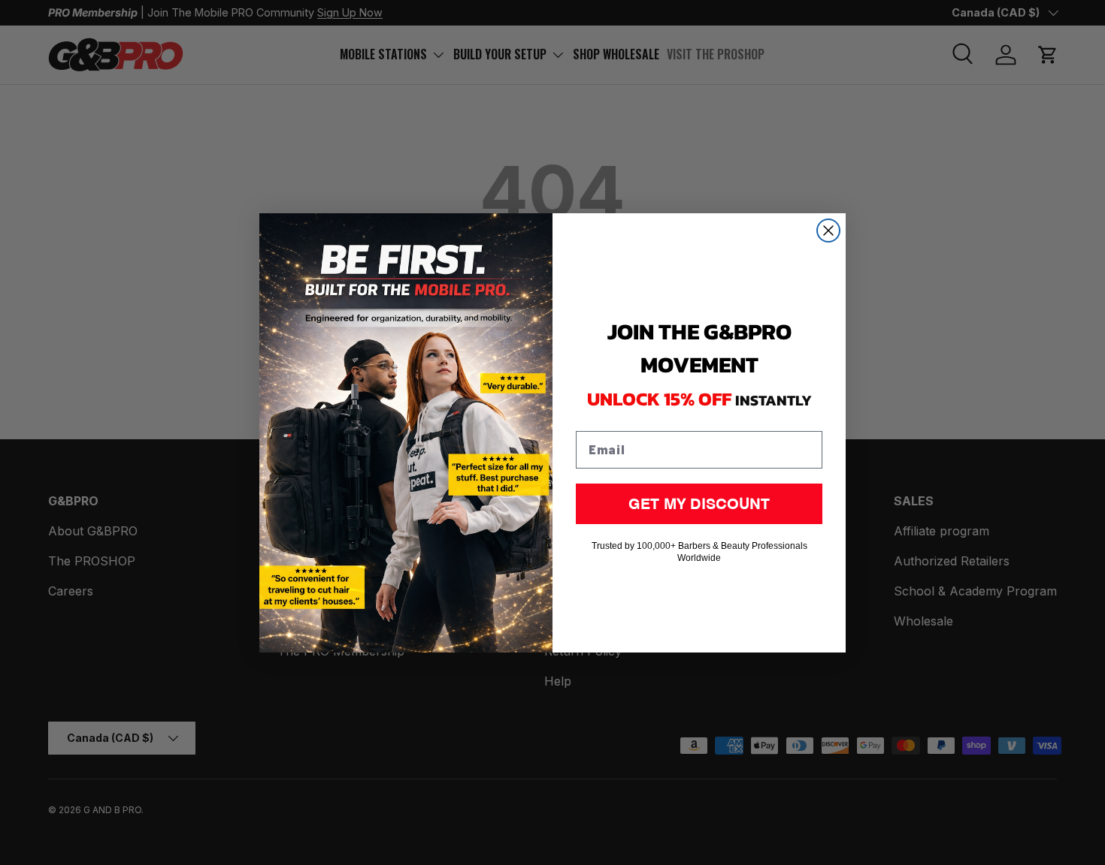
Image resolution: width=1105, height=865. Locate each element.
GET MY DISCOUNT (699, 503)
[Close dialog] (828, 230)
